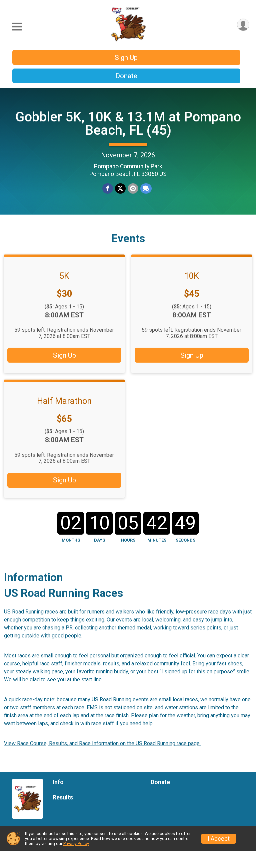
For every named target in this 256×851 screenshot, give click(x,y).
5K (64, 275)
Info (58, 782)
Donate (126, 76)
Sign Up (126, 58)
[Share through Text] (146, 188)
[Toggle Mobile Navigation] (16, 27)
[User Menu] (243, 25)
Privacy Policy (76, 843)
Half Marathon (64, 401)
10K (191, 275)
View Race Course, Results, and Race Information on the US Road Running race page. (102, 743)
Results (63, 797)
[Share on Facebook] (107, 188)
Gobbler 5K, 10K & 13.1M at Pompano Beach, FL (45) (128, 123)
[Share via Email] (133, 188)
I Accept (219, 838)
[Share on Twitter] (120, 188)
